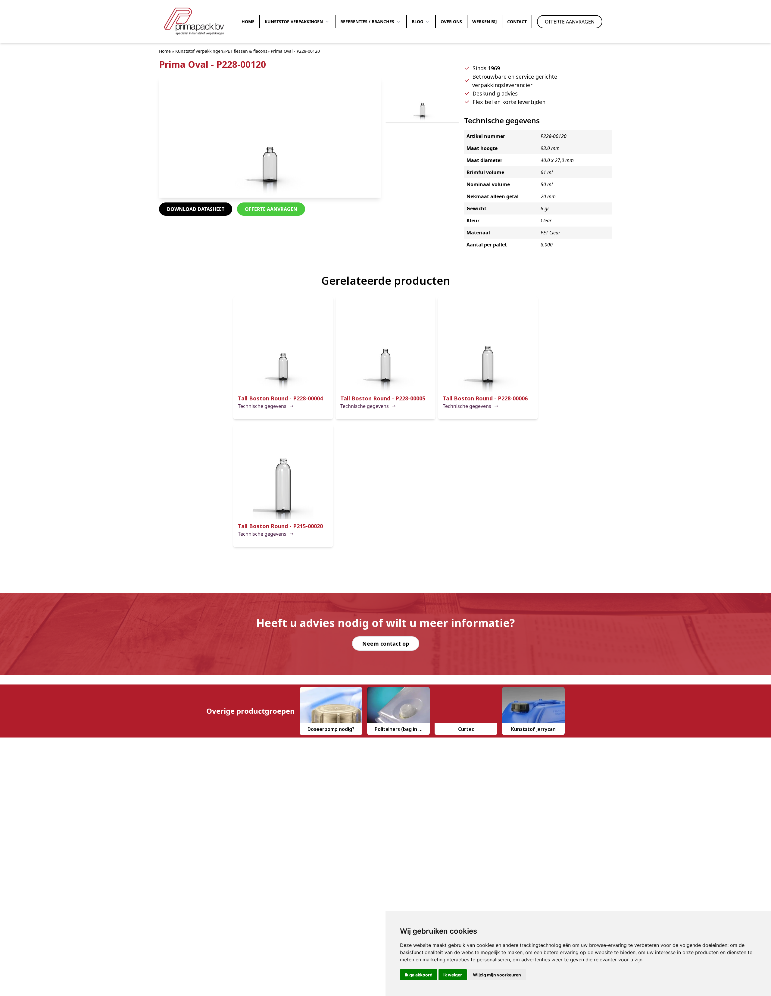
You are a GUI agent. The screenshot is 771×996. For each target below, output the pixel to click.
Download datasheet (195, 209)
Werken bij (484, 21)
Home (248, 21)
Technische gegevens (262, 406)
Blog (417, 21)
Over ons (451, 21)
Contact (517, 21)
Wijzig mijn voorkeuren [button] (497, 974)
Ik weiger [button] (452, 974)
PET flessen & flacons (246, 51)
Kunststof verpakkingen (294, 21)
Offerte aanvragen (570, 21)
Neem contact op (385, 643)
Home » (166, 51)
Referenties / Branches (367, 21)
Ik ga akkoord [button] (418, 974)
